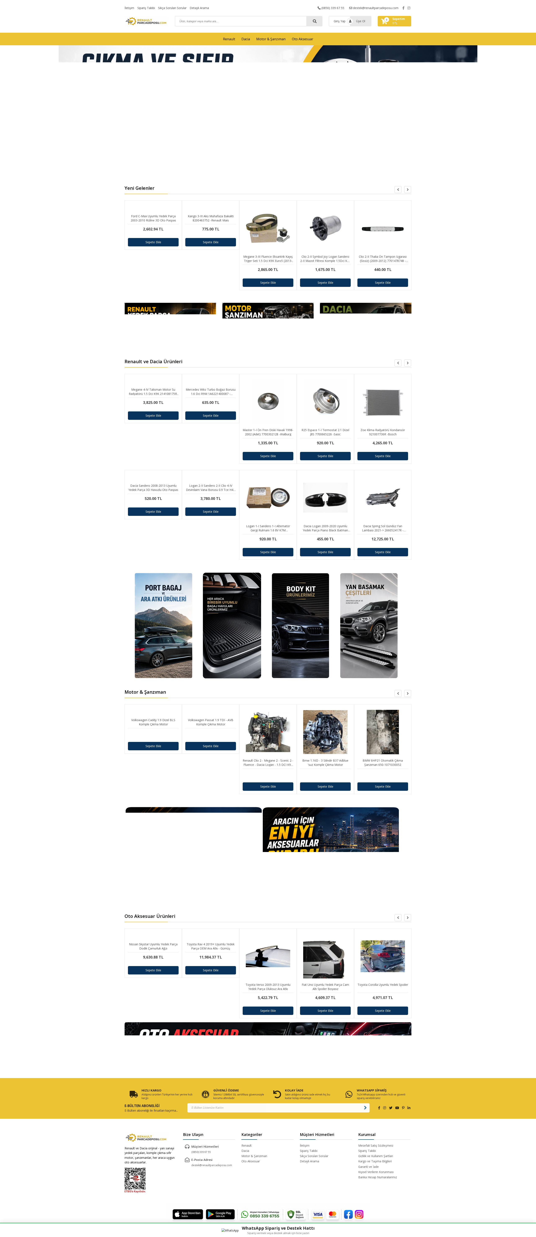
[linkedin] (408, 1107)
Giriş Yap (339, 21)
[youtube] (397, 1107)
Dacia (245, 39)
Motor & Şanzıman (271, 39)
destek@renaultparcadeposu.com (375, 8)
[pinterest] (403, 1107)
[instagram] (408, 8)
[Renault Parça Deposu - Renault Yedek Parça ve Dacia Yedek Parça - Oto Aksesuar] (147, 21)
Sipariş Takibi (146, 8)
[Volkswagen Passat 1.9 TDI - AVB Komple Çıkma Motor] (210, 735)
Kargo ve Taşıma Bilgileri (375, 1161)
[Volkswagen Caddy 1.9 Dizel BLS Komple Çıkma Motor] (153, 735)
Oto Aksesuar (302, 39)
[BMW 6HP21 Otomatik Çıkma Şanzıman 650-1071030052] (382, 775)
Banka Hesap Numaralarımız (377, 1177)
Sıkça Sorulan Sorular (172, 8)
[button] (407, 189)
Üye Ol (360, 21)
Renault (229, 39)
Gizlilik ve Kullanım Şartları (375, 1156)
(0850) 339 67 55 (332, 8)
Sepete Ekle (153, 242)
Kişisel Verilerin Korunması (376, 1172)
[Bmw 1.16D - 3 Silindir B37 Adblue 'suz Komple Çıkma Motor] (325, 775)
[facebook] (403, 8)
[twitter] (390, 1107)
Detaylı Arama (199, 8)
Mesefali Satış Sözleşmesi (375, 1145)
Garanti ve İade (368, 1167)
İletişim (129, 8)
